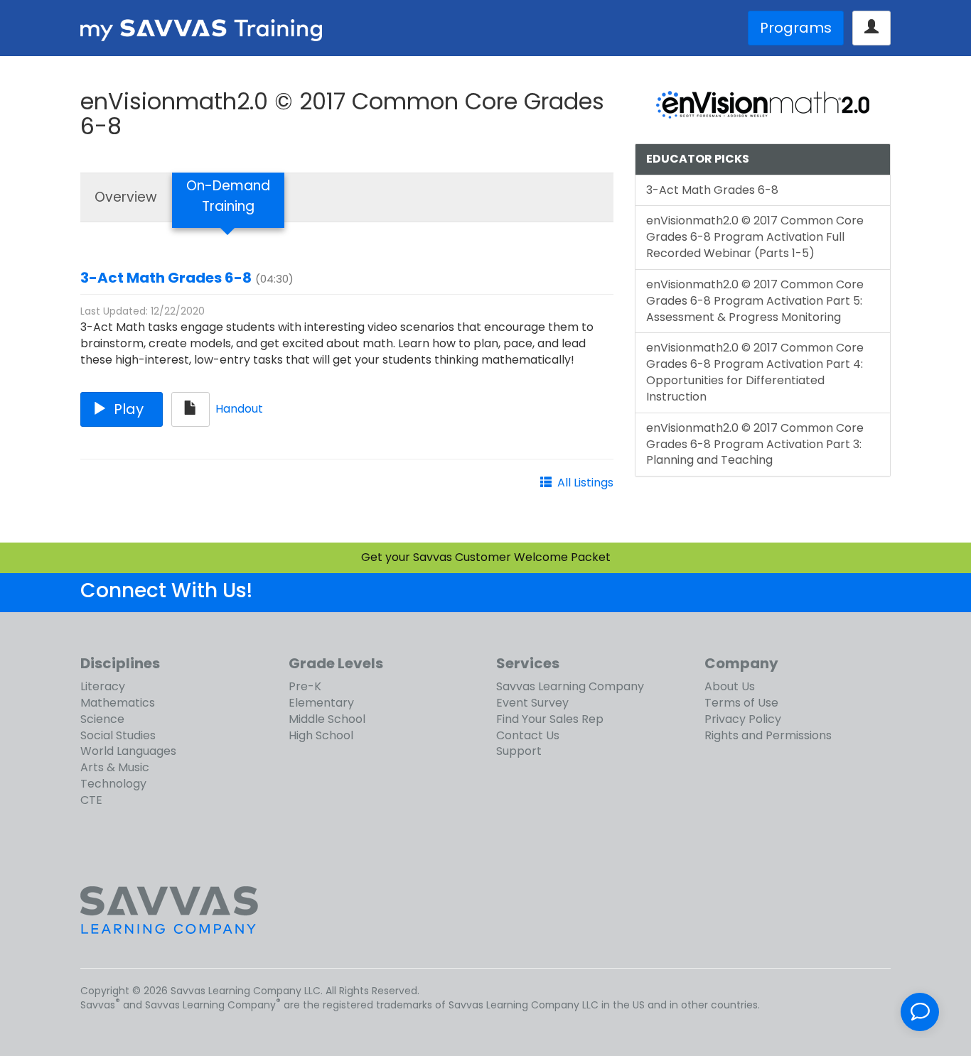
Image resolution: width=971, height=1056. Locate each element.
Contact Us (527, 735)
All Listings (585, 482)
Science (102, 719)
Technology (113, 783)
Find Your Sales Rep (549, 719)
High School (321, 735)
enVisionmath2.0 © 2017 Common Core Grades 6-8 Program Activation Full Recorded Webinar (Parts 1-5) (755, 236)
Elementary (321, 703)
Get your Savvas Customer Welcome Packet (486, 557)
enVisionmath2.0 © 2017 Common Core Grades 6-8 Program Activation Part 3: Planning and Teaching (755, 444)
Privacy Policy (742, 719)
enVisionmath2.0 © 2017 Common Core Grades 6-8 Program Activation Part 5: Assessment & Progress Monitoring (755, 300)
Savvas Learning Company (570, 686)
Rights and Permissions (768, 735)
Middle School (327, 719)
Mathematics (117, 703)
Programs (796, 28)
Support (519, 751)
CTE (91, 800)
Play (129, 409)
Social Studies (118, 735)
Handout (239, 409)
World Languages (128, 751)
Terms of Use (741, 703)
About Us (729, 686)
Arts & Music (114, 767)
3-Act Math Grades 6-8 (166, 278)
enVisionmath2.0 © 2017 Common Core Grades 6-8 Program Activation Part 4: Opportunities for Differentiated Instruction (755, 372)
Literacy (102, 686)
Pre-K (305, 686)
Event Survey (532, 703)
